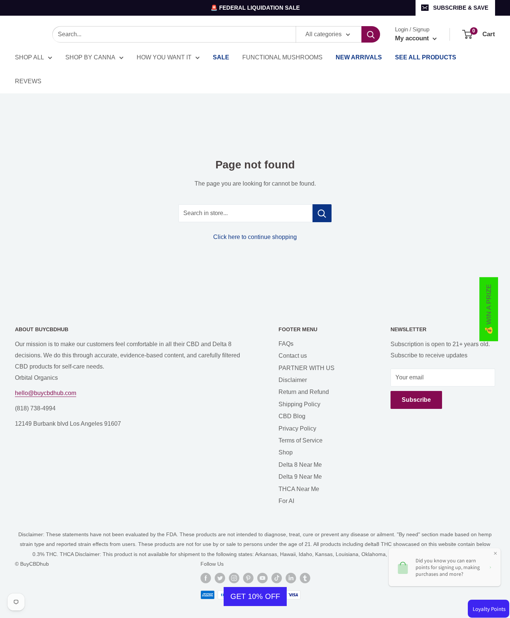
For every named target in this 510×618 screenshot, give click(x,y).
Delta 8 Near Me (300, 465)
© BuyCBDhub (32, 564)
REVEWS (28, 81)
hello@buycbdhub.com (45, 393)
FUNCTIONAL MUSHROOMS (282, 57)
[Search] (370, 34)
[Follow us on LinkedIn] (291, 578)
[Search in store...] (322, 213)
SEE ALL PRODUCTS (425, 57)
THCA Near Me (299, 489)
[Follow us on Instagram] (234, 578)
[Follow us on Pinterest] (248, 578)
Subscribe (416, 400)
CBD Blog (292, 416)
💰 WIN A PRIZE (488, 309)
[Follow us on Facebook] (205, 578)
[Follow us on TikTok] (276, 578)
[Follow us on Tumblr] (305, 578)
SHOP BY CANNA (90, 57)
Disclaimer (293, 380)
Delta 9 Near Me (300, 476)
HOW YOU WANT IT (164, 57)
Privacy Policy (297, 428)
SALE (221, 57)
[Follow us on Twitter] (220, 578)
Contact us (293, 356)
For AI (286, 501)
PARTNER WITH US (307, 368)
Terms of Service (301, 440)
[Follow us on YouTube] (262, 578)
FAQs (286, 344)
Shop (286, 452)
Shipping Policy (299, 404)
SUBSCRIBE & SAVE (460, 7)
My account (413, 38)
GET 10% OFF (255, 596)
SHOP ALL (29, 57)
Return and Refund (304, 392)
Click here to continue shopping (255, 237)
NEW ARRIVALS (359, 57)
